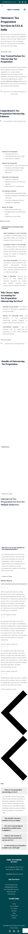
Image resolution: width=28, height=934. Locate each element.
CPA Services (11, 894)
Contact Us (14, 915)
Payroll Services (11, 891)
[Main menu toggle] (24, 9)
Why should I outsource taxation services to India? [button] (11, 819)
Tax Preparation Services (11, 889)
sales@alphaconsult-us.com (9, 1)
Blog (14, 913)
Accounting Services (11, 884)
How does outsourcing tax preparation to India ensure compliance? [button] (12, 828)
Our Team (14, 908)
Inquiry (14, 917)
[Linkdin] (14, 931)
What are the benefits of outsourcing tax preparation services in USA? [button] (12, 838)
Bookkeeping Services (11, 887)
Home (14, 904)
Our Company (14, 906)
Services (14, 911)
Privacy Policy (14, 928)
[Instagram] (25, 2)
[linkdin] (22, 2)
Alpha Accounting (11, 81)
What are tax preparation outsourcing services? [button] (12, 791)
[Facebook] (20, 2)
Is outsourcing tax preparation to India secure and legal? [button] (14, 846)
